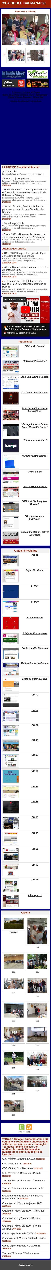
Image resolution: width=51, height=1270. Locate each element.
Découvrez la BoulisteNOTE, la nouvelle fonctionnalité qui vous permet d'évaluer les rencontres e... (24, 273)
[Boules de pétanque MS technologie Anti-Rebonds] (13, 80)
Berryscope (41, 94)
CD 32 (34, 755)
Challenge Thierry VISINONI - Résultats (23, 1210)
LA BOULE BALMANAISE (25, 3)
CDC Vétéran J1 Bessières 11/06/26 (21, 1173)
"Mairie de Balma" (35, 346)
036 (13, 1115)
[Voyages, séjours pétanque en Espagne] (37, 80)
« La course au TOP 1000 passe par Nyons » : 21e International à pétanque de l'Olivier (24, 284)
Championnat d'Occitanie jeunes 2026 (22, 1203)
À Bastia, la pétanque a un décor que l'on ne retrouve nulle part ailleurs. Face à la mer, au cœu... (24, 216)
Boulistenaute (34, 617)
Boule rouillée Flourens (35, 648)
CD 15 (34, 879)
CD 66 (34, 833)
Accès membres (26, 1265)
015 (37, 996)
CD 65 (34, 817)
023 (13, 993)
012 (37, 947)
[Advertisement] (24, 139)
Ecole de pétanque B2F (35, 679)
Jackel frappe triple (14, 223)
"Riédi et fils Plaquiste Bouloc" (34, 503)
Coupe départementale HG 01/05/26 (21, 1245)
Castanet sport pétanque (35, 663)
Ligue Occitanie (34, 570)
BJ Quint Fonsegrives (35, 633)
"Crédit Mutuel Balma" (34, 456)
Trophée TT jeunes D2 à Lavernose (20, 1253)
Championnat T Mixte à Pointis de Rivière (24, 1238)
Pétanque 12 (35, 895)
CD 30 (34, 740)
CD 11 (34, 710)
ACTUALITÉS (9, 171)
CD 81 (34, 849)
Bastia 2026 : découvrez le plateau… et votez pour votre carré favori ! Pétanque (23, 236)
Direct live (38, 97)
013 (37, 1045)
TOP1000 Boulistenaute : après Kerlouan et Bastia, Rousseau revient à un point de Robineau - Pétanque (24, 192)
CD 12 (34, 725)
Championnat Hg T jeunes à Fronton (21, 1218)
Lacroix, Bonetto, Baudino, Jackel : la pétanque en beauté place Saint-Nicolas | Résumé (23, 209)
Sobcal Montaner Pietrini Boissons (35, 533)
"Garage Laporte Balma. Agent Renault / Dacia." (34, 425)
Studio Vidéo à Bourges (19, 97)
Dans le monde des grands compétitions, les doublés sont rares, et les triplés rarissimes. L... (24, 227)
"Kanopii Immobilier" (35, 440)
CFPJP (35, 601)
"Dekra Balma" (34, 471)
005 (13, 972)
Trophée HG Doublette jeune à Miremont (23, 1180)
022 (13, 1045)
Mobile (21, 1132)
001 (37, 1021)
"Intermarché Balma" (35, 361)
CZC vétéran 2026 (12, 1163)
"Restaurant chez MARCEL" (34, 517)
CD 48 (34, 801)
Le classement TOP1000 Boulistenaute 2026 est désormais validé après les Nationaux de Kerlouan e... (24, 199)
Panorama (13, 932)
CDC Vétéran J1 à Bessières (17, 1168)
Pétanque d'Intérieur (26, 92)
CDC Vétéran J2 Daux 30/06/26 (19, 1159)
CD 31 (34, 555)
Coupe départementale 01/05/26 (19, 1233)
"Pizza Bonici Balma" (35, 486)
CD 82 (34, 864)
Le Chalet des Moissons (34, 392)
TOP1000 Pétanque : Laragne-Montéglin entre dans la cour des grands (24, 254)
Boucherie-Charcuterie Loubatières (34, 410)
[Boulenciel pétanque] (37, 71)
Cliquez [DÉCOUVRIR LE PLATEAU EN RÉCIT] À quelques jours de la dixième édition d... (23, 241)
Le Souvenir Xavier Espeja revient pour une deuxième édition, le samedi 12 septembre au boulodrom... (24, 182)
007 (13, 1094)
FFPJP (34, 586)
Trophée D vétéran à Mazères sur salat (23, 1188)
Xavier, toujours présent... (17, 178)
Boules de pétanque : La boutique (26, 101)
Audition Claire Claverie (34, 376)
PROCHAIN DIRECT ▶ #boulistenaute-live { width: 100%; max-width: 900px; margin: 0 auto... (23, 259)
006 (13, 1021)
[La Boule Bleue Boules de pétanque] (13, 72)
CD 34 (34, 770)
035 (13, 1068)
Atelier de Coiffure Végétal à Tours (18, 94)
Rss (28, 1132)
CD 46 (34, 786)
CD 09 (34, 694)
